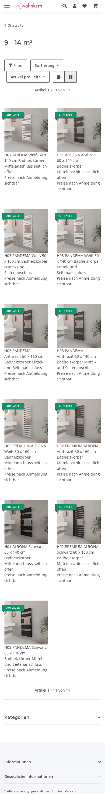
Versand (71, 791)
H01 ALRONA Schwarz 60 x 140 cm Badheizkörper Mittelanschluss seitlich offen (25, 558)
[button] (65, 6)
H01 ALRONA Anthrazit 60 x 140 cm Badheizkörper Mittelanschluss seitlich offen (78, 166)
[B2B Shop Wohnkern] (28, 6)
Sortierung (44, 65)
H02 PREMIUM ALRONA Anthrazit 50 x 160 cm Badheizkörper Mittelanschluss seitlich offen (78, 457)
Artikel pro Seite (26, 76)
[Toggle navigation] (7, 3)
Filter (17, 65)
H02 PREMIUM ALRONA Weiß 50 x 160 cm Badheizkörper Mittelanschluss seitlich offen (25, 457)
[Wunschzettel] (84, 6)
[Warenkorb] (95, 6)
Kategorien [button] (16, 717)
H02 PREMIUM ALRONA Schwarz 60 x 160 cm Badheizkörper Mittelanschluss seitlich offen (78, 558)
